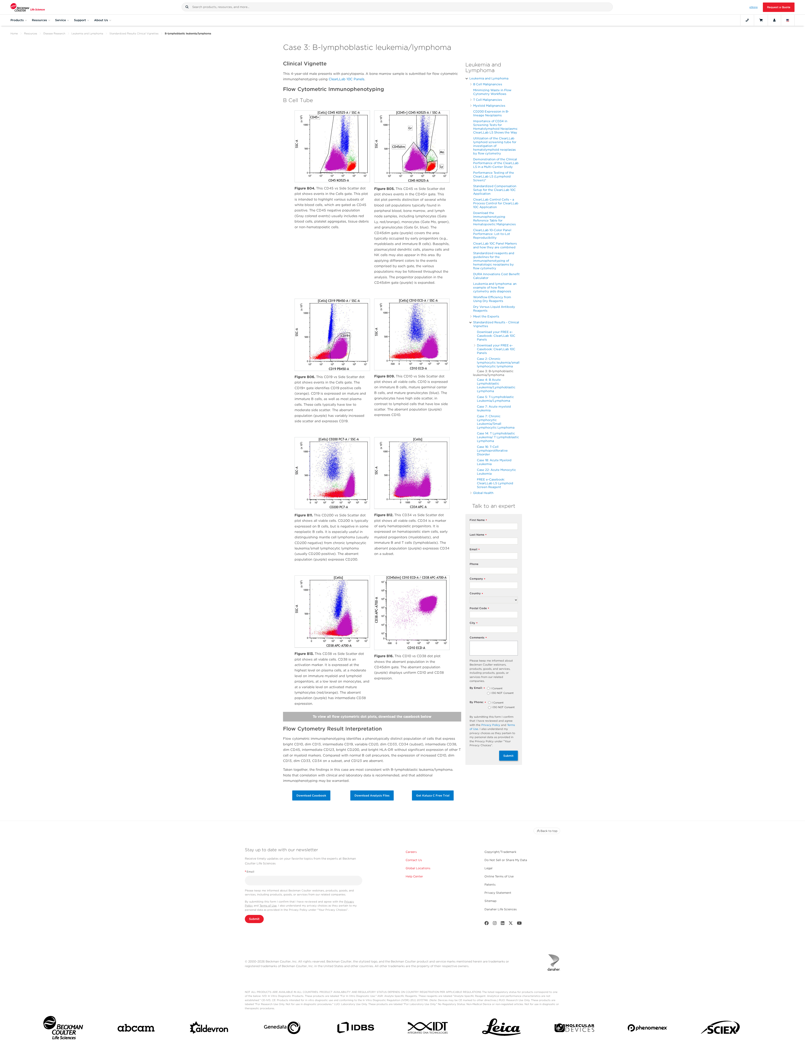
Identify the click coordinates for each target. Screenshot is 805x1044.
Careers (411, 852)
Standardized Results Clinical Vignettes (133, 33)
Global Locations (418, 868)
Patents (490, 884)
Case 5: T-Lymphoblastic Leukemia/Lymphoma (495, 398)
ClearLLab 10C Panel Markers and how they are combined (495, 245)
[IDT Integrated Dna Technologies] (428, 1028)
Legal (488, 868)
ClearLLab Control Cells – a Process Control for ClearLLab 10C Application (495, 203)
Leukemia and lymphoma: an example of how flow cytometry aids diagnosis (495, 287)
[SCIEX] (720, 1028)
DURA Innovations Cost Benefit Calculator (496, 276)
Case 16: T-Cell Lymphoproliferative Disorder (492, 450)
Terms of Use (268, 905)
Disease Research (54, 33)
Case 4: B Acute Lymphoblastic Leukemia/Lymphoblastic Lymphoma (496, 385)
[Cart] (761, 20)
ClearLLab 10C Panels (346, 79)
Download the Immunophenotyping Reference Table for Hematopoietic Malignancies (494, 218)
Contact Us (414, 860)
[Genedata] (282, 1029)
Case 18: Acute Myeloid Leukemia (494, 462)
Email (475, 549)
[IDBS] (355, 1028)
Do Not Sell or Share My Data (505, 860)
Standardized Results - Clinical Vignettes (496, 324)
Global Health (483, 493)
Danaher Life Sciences (500, 909)
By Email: (477, 688)
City (474, 623)
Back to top (548, 831)
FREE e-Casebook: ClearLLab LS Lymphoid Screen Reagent (495, 483)
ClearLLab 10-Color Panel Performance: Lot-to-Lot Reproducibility (492, 233)
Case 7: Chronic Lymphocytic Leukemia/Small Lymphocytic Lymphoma (495, 421)
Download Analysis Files (372, 795)
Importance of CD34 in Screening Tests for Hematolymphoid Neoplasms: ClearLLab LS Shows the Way (495, 126)
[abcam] (136, 1029)
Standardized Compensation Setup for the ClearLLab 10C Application (494, 189)
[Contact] (747, 20)
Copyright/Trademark (500, 852)
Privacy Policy (490, 725)
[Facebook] (486, 924)
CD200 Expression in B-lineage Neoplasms (491, 113)
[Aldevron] (209, 1028)
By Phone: (478, 702)
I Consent (496, 688)
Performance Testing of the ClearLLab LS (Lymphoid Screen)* (493, 176)
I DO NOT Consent (502, 693)
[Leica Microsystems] (501, 1028)
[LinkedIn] (503, 924)
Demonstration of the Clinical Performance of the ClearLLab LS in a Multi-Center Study (496, 162)
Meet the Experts (486, 316)
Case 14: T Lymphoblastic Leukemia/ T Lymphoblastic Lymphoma (498, 437)
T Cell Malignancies (487, 99)
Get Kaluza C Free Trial (432, 795)
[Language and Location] (788, 20)
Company (477, 579)
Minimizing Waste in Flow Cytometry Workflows (492, 92)
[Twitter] (511, 924)
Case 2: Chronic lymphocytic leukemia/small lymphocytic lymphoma (498, 362)
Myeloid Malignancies (489, 105)
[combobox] (397, 7)
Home (14, 33)
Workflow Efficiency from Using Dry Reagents (492, 299)
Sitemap (490, 901)
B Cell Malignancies (487, 84)
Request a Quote (778, 7)
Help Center (414, 876)
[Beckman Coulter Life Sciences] (27, 7)
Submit (508, 755)
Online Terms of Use (499, 876)
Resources (30, 33)
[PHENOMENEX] (647, 1028)
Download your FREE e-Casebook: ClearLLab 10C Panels (496, 335)
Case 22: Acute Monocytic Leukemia (496, 471)
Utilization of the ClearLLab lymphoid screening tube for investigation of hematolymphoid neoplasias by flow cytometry (494, 145)
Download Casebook (311, 795)
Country (476, 593)
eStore (753, 7)
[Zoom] (332, 146)
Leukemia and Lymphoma (87, 33)
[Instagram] (495, 924)
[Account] (774, 20)
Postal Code (479, 608)
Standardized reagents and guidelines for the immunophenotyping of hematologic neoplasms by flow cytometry (493, 260)
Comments (478, 638)
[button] (187, 7)
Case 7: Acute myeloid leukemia (494, 408)
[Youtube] (519, 924)
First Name (478, 520)
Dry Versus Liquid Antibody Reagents (494, 308)
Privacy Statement (497, 892)
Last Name (478, 535)
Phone (474, 564)
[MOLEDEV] (574, 1028)
